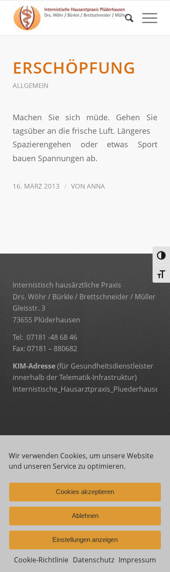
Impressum (137, 560)
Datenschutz (93, 560)
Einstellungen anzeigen (85, 539)
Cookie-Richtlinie (41, 560)
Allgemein (30, 85)
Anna (96, 186)
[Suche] (124, 17)
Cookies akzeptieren (85, 491)
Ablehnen (85, 515)
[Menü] (145, 17)
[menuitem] (124, 17)
